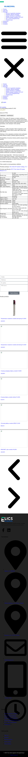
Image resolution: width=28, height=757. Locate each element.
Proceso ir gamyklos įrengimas (13, 13)
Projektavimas (9, 20)
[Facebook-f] (3, 530)
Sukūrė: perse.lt (14, 755)
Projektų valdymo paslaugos (12, 14)
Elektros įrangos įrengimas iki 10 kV (14, 17)
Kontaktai (5, 24)
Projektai (5, 22)
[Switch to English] (4, 102)
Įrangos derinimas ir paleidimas (13, 16)
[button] (14, 54)
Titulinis (5, 9)
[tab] (3, 115)
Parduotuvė (5, 21)
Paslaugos (5, 12)
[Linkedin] (9, 530)
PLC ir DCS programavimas (12, 18)
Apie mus (5, 10)
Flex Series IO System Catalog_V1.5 (18, 166)
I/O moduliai (3, 107)
